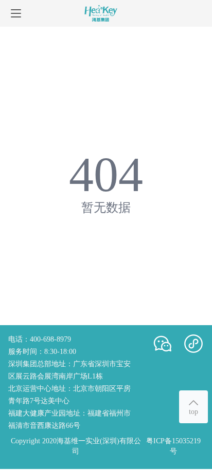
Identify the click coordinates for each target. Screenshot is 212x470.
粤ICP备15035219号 (173, 446)
